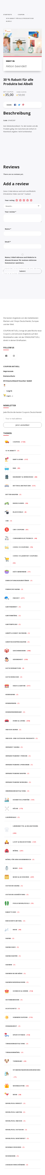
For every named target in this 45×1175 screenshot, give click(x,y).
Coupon (21, 14)
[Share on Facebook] (15, 104)
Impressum (8, 371)
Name (8, 229)
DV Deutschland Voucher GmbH (17, 381)
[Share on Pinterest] (23, 104)
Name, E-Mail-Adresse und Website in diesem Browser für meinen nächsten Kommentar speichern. (20, 260)
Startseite (7, 14)
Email (8, 242)
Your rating (9, 200)
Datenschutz (9, 376)
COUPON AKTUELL (11, 366)
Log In (9, 391)
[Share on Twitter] (19, 104)
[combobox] (22, 206)
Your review (10, 212)
